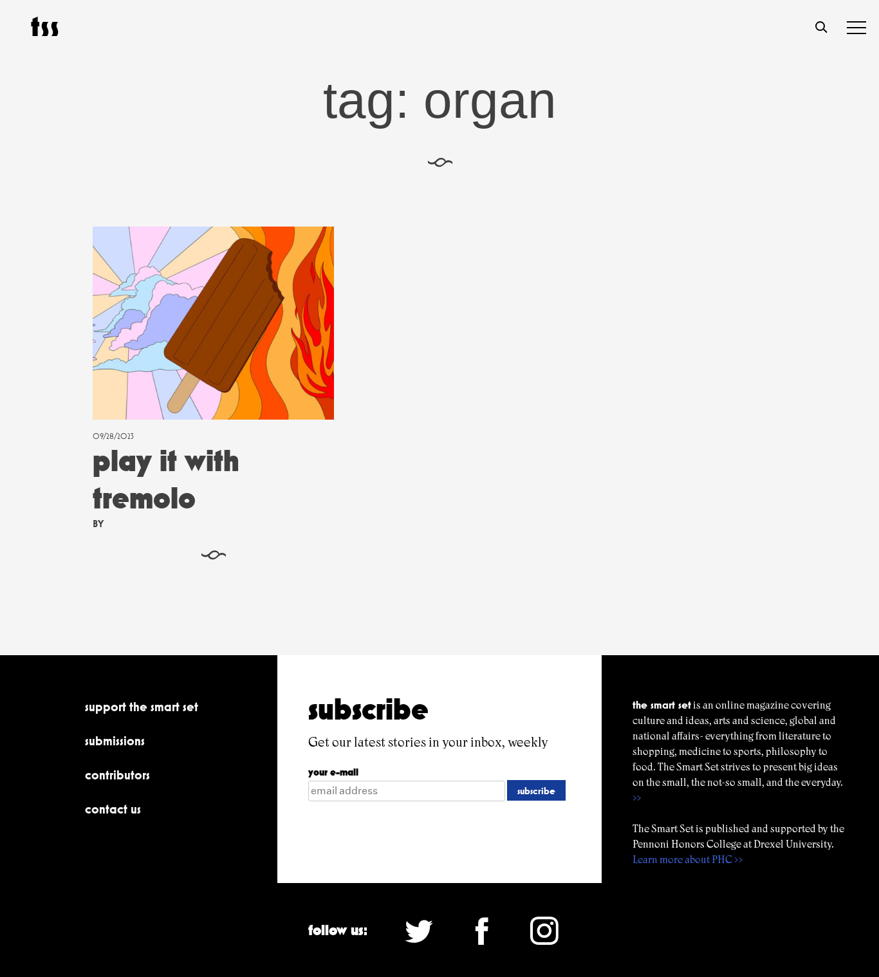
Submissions (115, 740)
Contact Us (113, 809)
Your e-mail (333, 772)
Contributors (117, 775)
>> (637, 798)
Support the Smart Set (141, 706)
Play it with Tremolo (166, 479)
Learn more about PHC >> (688, 859)
